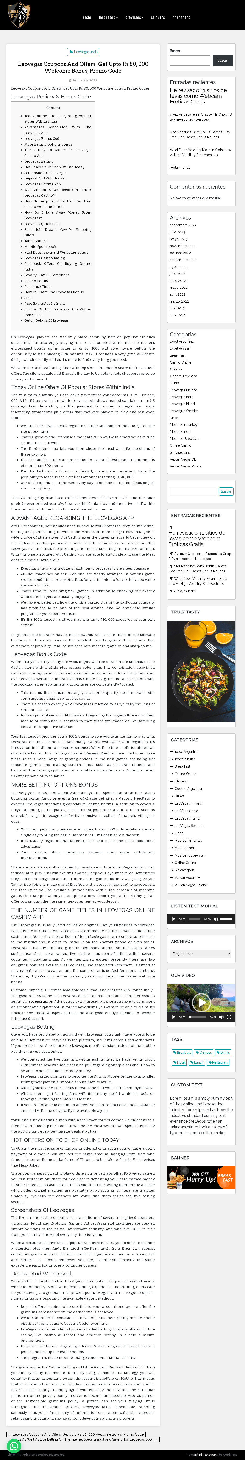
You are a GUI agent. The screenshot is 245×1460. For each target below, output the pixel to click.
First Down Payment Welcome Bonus (56, 252)
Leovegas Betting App (42, 184)
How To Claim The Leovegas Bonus (54, 292)
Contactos (181, 17)
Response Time (37, 286)
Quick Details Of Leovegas (46, 320)
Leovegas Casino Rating (44, 258)
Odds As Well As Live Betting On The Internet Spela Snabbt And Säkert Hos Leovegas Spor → (85, 1439)
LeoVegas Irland (182, 404)
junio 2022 (178, 280)
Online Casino (180, 445)
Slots (28, 298)
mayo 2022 (179, 287)
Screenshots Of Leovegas (45, 173)
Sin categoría (180, 452)
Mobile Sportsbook (40, 246)
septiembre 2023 (183, 225)
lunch (174, 418)
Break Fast (177, 355)
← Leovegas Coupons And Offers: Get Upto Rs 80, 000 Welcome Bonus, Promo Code (76, 1434)
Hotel (181, 1062)
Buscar (175, 51)
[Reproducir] (173, 919)
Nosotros (107, 17)
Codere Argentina (183, 376)
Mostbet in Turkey (184, 425)
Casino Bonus (36, 281)
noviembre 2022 (182, 246)
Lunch (199, 1062)
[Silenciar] (215, 919)
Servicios (133, 17)
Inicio (86, 17)
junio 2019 (178, 315)
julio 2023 (177, 232)
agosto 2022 (179, 267)
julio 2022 (177, 274)
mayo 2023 (179, 239)
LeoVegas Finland (183, 390)
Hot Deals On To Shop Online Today (54, 167)
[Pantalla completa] (229, 1017)
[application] (201, 919)
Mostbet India (180, 432)
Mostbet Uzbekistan (185, 438)
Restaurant (220, 1062)
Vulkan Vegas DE (183, 459)
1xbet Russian (180, 348)
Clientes (158, 17)
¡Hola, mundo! (180, 167)
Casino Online (180, 362)
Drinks (174, 383)
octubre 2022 (180, 253)
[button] (201, 1002)
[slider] (226, 918)
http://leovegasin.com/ (37, 1001)
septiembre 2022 (183, 260)
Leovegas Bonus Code (42, 138)
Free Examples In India (44, 303)
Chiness (176, 369)
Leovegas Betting (38, 161)
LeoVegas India (86, 52)
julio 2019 (177, 308)
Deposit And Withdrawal (45, 178)
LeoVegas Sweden (184, 411)
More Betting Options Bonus (48, 144)
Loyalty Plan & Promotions (47, 275)
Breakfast (184, 1052)
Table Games (35, 241)
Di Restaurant (208, 1455)
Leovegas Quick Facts (42, 224)
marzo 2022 (179, 301)
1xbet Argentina (182, 341)
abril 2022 (177, 294)
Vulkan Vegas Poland (186, 466)
